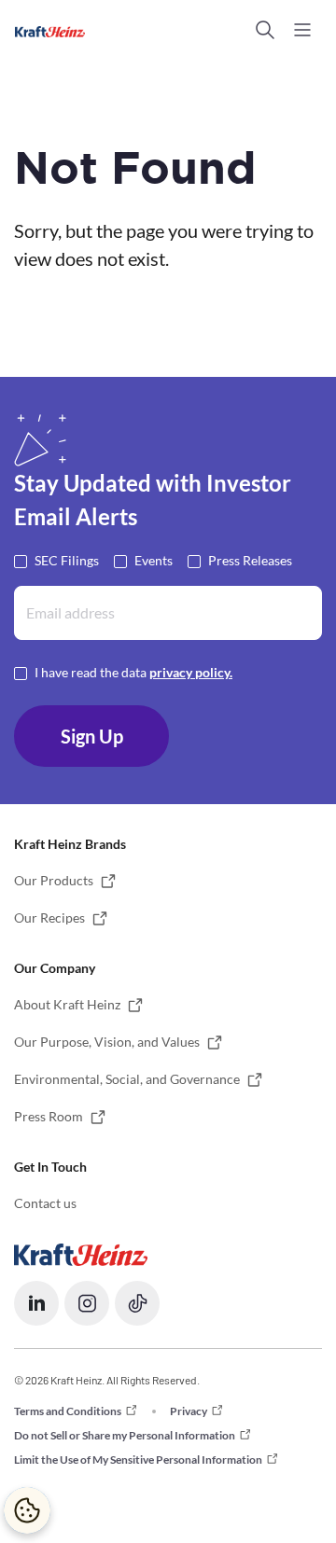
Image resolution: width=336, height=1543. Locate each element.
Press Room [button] (48, 1116)
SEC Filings (67, 560)
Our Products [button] (53, 880)
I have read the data (133, 672)
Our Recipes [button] (49, 917)
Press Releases (250, 560)
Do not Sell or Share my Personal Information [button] (124, 1435)
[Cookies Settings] (27, 1510)
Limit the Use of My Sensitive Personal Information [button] (138, 1460)
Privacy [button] (188, 1411)
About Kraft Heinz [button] (67, 1004)
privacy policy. (190, 672)
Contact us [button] (45, 1203)
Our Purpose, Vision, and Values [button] (107, 1042)
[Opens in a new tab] (80, 1253)
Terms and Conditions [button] (67, 1411)
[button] (265, 30)
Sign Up (92, 736)
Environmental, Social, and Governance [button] (127, 1079)
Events (153, 560)
